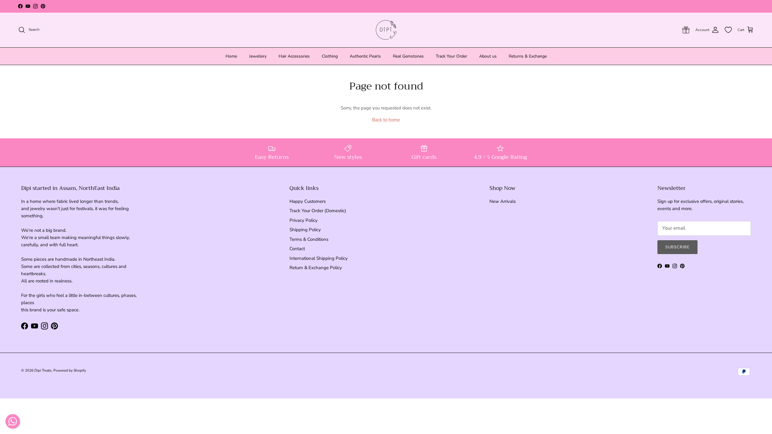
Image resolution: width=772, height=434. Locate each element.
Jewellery (258, 56)
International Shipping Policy (319, 258)
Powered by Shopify (69, 370)
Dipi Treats (43, 370)
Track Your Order (451, 56)
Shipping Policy (305, 230)
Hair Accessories (294, 56)
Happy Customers (308, 201)
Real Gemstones (408, 56)
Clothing (330, 56)
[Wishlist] (728, 30)
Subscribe (677, 247)
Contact (297, 249)
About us (488, 56)
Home (231, 56)
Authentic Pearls (365, 56)
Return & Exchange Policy (316, 268)
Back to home (386, 120)
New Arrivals (502, 201)
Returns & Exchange (528, 56)
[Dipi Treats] (386, 30)
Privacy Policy (304, 220)
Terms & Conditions (309, 239)
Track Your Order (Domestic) (318, 211)
